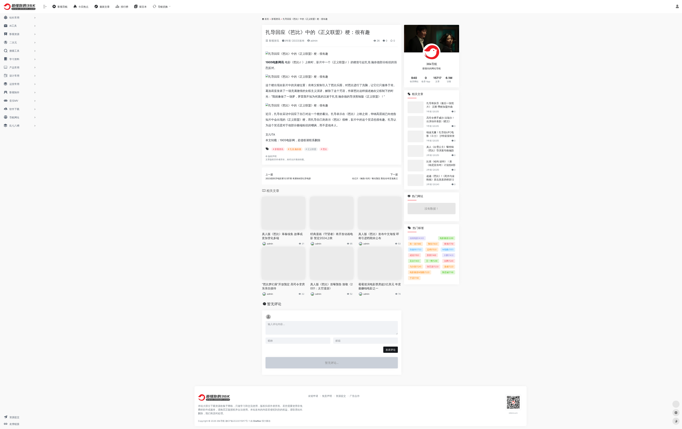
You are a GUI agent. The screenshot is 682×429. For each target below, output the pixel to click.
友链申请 (313, 395)
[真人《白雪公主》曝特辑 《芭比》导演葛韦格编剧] (416, 151)
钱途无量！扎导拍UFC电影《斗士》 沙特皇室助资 (440, 134)
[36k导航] (214, 398)
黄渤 (448, 243)
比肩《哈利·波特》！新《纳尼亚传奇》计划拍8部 (440, 163)
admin (314, 40)
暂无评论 (274, 304)
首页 (267, 19)
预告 (432, 243)
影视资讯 (276, 19)
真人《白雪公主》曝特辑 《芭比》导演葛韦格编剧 (440, 148)
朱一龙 (415, 243)
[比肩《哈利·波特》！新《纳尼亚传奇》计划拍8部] (416, 165)
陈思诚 (447, 272)
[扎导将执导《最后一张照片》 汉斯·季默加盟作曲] (416, 107)
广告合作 (355, 395)
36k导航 (220, 421)
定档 (432, 249)
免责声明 (327, 395)
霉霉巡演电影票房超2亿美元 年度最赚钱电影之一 (379, 286)
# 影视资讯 (278, 149)
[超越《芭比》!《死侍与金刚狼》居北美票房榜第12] (416, 180)
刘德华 (415, 249)
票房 (431, 255)
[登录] (677, 7)
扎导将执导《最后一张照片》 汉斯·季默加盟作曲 (440, 105)
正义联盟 (339, 62)
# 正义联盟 (311, 149)
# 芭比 (324, 149)
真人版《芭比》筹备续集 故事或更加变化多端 (282, 236)
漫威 (448, 266)
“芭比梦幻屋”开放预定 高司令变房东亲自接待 (283, 286)
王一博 (431, 261)
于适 (414, 278)
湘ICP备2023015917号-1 (237, 421)
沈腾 (448, 261)
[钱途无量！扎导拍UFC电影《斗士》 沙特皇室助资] (416, 136)
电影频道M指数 (419, 272)
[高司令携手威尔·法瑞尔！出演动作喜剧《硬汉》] (416, 122)
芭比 (296, 62)
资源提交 (341, 395)
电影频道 (446, 238)
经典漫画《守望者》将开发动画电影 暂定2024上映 (331, 236)
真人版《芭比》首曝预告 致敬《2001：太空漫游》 (331, 286)
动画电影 (417, 238)
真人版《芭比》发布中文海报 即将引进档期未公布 (378, 236)
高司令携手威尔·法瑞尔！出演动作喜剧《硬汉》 (440, 119)
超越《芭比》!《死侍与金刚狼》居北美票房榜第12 (440, 177)
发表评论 (391, 349)
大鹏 (448, 255)
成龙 (414, 255)
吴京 (414, 261)
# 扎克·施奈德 (294, 149)
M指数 (447, 249)
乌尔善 (415, 266)
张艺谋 (433, 266)
